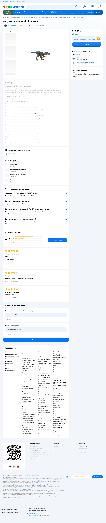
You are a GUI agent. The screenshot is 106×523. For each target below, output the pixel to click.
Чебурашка (40, 385)
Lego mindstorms (57, 352)
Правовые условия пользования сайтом (29, 475)
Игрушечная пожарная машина (28, 411)
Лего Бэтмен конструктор (44, 375)
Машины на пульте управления (27, 385)
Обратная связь (34, 456)
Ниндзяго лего (41, 392)
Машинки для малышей (43, 352)
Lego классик (56, 359)
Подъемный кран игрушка (28, 404)
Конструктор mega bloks (59, 357)
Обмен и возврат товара (36, 448)
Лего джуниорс (57, 363)
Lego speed (40, 427)
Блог (80, 450)
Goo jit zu (24, 370)
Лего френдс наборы (43, 410)
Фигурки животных (43, 367)
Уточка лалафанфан (42, 373)
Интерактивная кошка (59, 433)
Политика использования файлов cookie (40, 454)
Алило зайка (25, 368)
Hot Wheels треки (26, 394)
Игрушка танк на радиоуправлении (26, 396)
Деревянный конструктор (44, 420)
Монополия (56, 397)
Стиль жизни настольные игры (59, 386)
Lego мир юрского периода (42, 417)
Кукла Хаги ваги (42, 371)
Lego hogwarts (41, 402)
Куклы (54, 403)
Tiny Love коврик (42, 369)
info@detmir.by (41, 485)
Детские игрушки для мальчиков (27, 426)
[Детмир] (13, 6)
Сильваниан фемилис (27, 356)
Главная (5, 17)
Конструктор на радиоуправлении (58, 354)
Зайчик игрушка (57, 435)
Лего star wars (41, 400)
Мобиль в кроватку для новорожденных (28, 423)
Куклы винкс (56, 417)
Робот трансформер (27, 431)
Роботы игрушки (26, 433)
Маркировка (11, 154)
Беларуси (13, 477)
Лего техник (41, 404)
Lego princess (56, 361)
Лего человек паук (42, 379)
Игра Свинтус (56, 393)
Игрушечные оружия (27, 379)
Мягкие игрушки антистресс (57, 428)
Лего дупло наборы (43, 406)
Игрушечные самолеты (28, 399)
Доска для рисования (58, 374)
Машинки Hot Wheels (27, 383)
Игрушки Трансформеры (44, 383)
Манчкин (55, 367)
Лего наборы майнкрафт (44, 396)
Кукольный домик (57, 407)
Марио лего (41, 414)
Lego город (40, 398)
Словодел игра (57, 380)
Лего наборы (41, 389)
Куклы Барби (56, 405)
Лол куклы (56, 401)
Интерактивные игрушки (44, 356)
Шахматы (55, 378)
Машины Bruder (26, 372)
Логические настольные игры (59, 383)
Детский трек (25, 392)
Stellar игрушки (26, 362)
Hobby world (56, 372)
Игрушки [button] (8, 359)
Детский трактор (26, 406)
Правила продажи (34, 450)
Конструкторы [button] (9, 363)
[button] (98, 12)
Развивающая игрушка (27, 418)
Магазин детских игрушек (28, 416)
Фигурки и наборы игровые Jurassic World (72, 17)
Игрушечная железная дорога (27, 389)
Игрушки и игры (14, 17)
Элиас (54, 391)
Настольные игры (57, 365)
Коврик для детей (42, 361)
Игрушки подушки (58, 431)
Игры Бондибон (57, 389)
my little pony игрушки (28, 364)
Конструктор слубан (43, 431)
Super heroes (41, 408)
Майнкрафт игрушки (43, 354)
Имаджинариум (57, 369)
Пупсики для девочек (58, 409)
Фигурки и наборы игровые (50, 17)
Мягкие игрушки (57, 421)
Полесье (24, 354)
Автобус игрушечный (27, 409)
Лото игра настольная (58, 399)
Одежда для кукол (57, 411)
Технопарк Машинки (27, 366)
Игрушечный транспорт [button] (12, 357)
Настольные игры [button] (10, 366)
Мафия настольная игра (59, 395)
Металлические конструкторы (42, 422)
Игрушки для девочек (27, 420)
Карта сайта (33, 458)
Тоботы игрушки (26, 358)
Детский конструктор (43, 394)
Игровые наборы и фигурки (30, 17)
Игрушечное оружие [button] (11, 354)
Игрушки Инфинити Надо (28, 360)
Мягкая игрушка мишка (59, 423)
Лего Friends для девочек (44, 429)
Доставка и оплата (34, 446)
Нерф (23, 377)
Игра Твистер (56, 376)
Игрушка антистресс (27, 429)
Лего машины (41, 434)
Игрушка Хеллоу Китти (43, 387)
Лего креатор (41, 425)
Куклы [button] (7, 368)
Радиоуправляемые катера (28, 414)
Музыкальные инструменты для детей (44, 358)
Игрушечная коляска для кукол (59, 414)
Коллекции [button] (8, 361)
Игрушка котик (57, 425)
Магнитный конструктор (44, 412)
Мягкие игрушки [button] (10, 370)
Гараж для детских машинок (26, 402)
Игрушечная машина (27, 381)
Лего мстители (41, 381)
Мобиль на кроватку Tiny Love (44, 364)
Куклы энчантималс (27, 352)
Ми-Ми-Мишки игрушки (44, 377)
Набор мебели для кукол (59, 419)
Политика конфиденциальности (38, 452)
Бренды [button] (7, 352)
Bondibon (24, 374)
